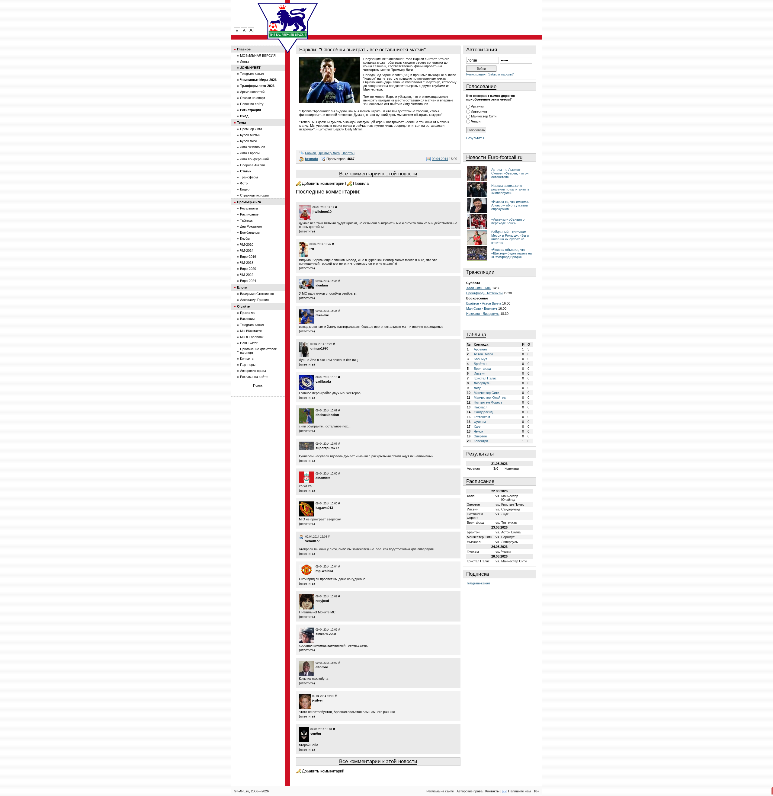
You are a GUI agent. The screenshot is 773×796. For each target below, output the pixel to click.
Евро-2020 (248, 268)
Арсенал (477, 106)
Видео (244, 189)
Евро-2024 (248, 281)
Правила (361, 183)
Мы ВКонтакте (251, 331)
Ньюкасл (480, 407)
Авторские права (253, 370)
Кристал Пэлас (485, 378)
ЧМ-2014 (246, 250)
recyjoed (322, 601)
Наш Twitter (249, 343)
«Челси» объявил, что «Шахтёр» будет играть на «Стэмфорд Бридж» (511, 253)
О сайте (243, 306)
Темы (241, 122)
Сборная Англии (252, 165)
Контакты (247, 358)
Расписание (480, 481)
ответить (307, 231)
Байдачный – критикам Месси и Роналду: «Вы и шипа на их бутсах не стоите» (510, 237)
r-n (312, 248)
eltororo (322, 667)
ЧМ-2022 (246, 275)
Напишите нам (519, 791)
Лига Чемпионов (252, 147)
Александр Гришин (254, 300)
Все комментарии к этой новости (378, 174)
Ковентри (481, 441)
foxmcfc (311, 159)
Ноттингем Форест (488, 402)
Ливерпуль (479, 111)
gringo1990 (319, 348)
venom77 (312, 541)
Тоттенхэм (482, 417)
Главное (244, 49)
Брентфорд (482, 368)
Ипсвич (479, 373)
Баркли (310, 153)
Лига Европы (250, 153)
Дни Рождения (251, 226)
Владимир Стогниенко (257, 294)
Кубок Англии (250, 135)
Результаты (475, 138)
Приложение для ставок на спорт (258, 350)
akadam (322, 285)
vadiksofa (323, 381)
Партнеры (247, 364)
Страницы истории (254, 195)
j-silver (317, 700)
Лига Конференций (254, 159)
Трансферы (249, 177)
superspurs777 (327, 448)
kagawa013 (324, 508)
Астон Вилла (483, 354)
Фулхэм (480, 422)
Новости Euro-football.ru (494, 157)
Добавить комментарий (323, 183)
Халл (477, 426)
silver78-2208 (326, 634)
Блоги (242, 287)
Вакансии (247, 319)
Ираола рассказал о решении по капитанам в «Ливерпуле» (510, 189)
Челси (475, 121)
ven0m (315, 733)
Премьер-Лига (329, 153)
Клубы (245, 238)
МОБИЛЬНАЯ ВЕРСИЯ (258, 55)
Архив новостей (252, 92)
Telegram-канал (478, 583)
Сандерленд (483, 412)
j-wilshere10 (322, 211)
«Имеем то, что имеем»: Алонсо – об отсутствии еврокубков (510, 205)
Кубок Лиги (248, 141)
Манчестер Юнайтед (489, 397)
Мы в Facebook (252, 337)
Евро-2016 (248, 256)
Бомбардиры (250, 232)
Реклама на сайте (254, 377)
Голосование (481, 86)
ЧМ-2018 (246, 262)
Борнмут (480, 359)
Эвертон (348, 153)
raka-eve (322, 315)
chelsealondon (327, 415)
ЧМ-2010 (246, 244)
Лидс (477, 388)
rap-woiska (324, 571)
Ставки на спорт (252, 98)
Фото (244, 183)
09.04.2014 (440, 159)
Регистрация (476, 74)
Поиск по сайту (252, 104)
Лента (244, 61)
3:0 (495, 468)
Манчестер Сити (483, 116)
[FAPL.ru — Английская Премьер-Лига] (288, 21)
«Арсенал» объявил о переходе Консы (507, 221)
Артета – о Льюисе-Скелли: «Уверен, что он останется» (509, 173)
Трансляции (480, 272)
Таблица (476, 334)
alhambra (323, 478)
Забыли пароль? (501, 74)
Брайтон (480, 364)
